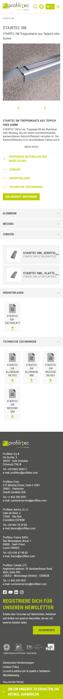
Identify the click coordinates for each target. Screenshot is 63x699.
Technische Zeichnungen (26, 187)
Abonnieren (46, 630)
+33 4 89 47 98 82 (17, 552)
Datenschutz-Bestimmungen (18, 662)
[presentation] (18, 108)
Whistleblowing (11, 675)
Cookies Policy (11, 667)
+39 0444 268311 (17, 469)
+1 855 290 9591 (16, 497)
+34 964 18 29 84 (17, 525)
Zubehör (14, 169)
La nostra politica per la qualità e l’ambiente (26, 671)
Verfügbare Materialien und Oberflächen (28, 159)
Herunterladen (19, 178)
